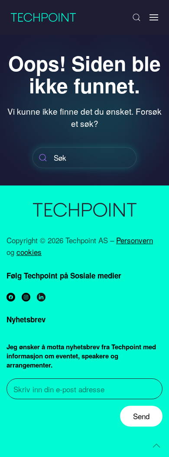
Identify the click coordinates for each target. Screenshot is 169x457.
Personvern (134, 240)
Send (141, 416)
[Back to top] (156, 445)
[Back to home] (43, 17)
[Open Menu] (153, 17)
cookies (29, 251)
